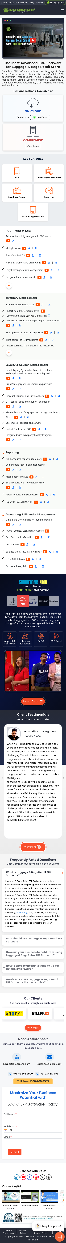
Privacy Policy (22, 1231)
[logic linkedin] (17, 1177)
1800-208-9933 (9, 3)
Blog (32, 3)
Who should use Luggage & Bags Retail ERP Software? (34, 940)
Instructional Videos (49, 1206)
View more (33, 1027)
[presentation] (2, 778)
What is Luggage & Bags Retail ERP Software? (28, 874)
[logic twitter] (42, 1177)
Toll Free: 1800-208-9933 (33, 1081)
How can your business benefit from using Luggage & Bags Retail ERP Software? (34, 953)
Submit (14, 1152)
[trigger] (62, 10)
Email (8, 1136)
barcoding (22, 912)
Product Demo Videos (10, 1206)
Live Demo (42, 117)
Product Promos (30, 1205)
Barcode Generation (36, 315)
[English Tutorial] (13, 240)
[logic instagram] (36, 1177)
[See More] (9, 285)
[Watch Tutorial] (8, 241)
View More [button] (30, 846)
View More (23, 117)
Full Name (10, 1114)
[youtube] (23, 1177)
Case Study (23, 3)
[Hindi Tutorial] (20, 240)
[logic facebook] (29, 1177)
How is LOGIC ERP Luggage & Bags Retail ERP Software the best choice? (32, 981)
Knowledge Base (43, 3)
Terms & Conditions (8, 1231)
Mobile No (10, 1126)
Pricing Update (57, 2)
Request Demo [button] (30, 700)
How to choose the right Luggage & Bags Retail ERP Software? (32, 967)
